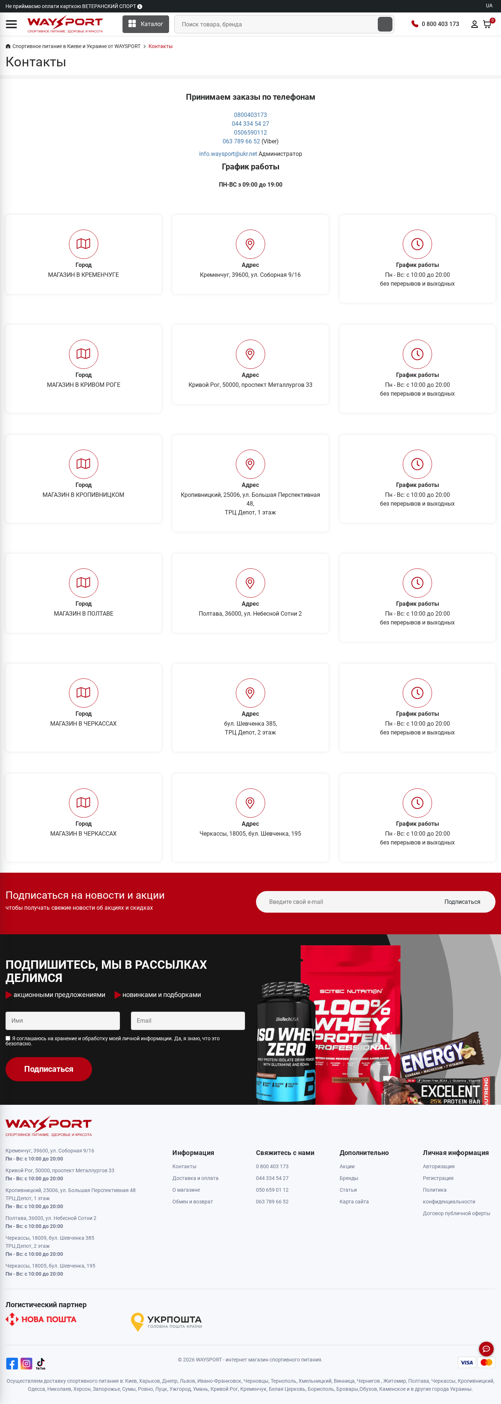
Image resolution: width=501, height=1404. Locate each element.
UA (489, 5)
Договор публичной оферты (456, 1213)
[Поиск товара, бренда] (385, 24)
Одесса (36, 1389)
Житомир (394, 1381)
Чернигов (368, 1381)
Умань (200, 1389)
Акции (347, 1166)
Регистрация (438, 1178)
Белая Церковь (287, 1389)
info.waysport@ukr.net (228, 153)
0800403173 (250, 114)
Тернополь (283, 1381)
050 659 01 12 (272, 1190)
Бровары (347, 1389)
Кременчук (253, 1389)
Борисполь (321, 1389)
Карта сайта (354, 1202)
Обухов (368, 1389)
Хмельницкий (315, 1381)
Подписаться (462, 901)
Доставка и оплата (195, 1178)
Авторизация (439, 1166)
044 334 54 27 (250, 123)
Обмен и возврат (192, 1202)
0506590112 (250, 132)
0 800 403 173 (440, 24)
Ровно (145, 1389)
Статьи (348, 1190)
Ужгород (180, 1389)
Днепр (170, 1381)
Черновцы (256, 1381)
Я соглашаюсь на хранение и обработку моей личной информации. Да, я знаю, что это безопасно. (113, 1041)
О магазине (186, 1190)
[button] (11, 24)
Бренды (349, 1178)
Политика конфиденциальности (449, 1196)
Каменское (392, 1389)
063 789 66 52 (241, 141)
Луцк (161, 1389)
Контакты (184, 1166)
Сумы (129, 1389)
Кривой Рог (224, 1389)
